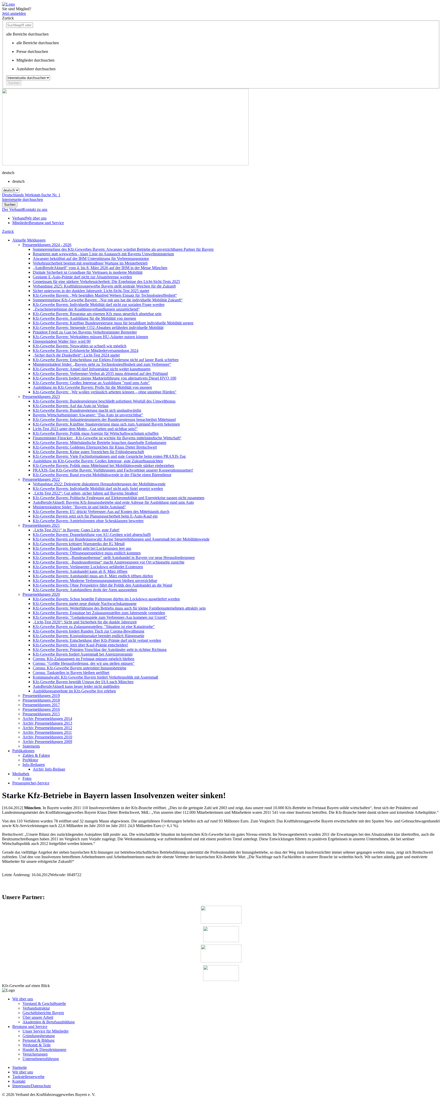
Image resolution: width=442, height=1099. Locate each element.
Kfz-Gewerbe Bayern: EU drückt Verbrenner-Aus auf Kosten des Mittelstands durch (101, 511)
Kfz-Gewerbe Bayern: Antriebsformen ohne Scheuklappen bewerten (88, 521)
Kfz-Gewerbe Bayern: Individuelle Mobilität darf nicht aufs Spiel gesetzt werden (98, 488)
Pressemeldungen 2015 (41, 714)
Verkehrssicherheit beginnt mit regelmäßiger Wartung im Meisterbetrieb (90, 263)
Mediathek (20, 774)
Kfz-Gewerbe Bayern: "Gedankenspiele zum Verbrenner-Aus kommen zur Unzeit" (100, 617)
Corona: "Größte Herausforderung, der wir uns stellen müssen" (84, 663)
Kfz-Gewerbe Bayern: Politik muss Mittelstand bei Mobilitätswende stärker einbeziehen (103, 465)
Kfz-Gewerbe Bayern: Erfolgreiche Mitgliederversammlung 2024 (85, 350)
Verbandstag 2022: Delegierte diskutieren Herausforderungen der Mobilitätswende (99, 484)
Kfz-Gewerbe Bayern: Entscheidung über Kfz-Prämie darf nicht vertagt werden (97, 640)
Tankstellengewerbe (28, 1076)
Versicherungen (35, 1054)
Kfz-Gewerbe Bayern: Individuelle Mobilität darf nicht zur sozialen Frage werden (98, 304)
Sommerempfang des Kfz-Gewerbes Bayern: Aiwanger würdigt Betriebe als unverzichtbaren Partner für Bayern (123, 249)
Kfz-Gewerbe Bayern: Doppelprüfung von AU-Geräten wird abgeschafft (92, 534)
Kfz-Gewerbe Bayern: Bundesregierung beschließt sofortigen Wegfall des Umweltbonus (104, 401)
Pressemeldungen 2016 (41, 709)
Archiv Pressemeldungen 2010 (47, 737)
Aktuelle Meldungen (29, 240)
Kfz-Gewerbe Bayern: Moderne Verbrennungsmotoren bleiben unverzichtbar (95, 580)
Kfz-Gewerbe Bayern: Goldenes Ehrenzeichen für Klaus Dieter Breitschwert (95, 447)
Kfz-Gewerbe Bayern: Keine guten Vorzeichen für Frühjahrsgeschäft (88, 452)
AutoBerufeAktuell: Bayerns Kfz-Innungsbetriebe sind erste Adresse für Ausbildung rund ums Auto (113, 502)
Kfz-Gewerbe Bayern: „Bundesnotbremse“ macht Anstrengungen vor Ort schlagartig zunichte (108, 562)
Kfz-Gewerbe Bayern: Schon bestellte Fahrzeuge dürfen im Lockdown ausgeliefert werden (106, 599)
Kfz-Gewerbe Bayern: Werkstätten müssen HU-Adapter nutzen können (90, 337)
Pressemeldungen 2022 (41, 479)
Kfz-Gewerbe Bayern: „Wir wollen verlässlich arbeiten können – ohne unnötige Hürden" (104, 392)
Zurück (8, 231)
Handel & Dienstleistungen (44, 1049)
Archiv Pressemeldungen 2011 (47, 732)
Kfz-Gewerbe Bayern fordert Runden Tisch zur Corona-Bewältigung (88, 631)
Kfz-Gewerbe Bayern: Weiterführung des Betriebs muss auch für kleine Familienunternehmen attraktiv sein (119, 608)
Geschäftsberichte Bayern (43, 1013)
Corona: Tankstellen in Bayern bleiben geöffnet (71, 672)
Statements (31, 746)
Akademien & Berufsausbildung (49, 1022)
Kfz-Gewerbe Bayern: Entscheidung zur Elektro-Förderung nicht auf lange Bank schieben (106, 360)
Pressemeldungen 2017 (41, 705)
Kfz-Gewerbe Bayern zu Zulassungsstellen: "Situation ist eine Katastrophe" (94, 626)
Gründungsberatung (39, 1036)
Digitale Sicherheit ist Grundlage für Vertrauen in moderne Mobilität (87, 272)
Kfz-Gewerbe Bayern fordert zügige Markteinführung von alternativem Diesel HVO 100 (104, 378)
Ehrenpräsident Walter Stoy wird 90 (62, 341)
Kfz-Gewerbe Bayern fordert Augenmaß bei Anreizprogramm (82, 654)
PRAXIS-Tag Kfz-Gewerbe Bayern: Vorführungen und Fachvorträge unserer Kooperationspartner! (113, 470)
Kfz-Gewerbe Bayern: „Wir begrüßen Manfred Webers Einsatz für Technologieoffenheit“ (105, 295)
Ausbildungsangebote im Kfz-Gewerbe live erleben (74, 691)
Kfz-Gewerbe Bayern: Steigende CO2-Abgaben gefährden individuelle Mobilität (98, 327)
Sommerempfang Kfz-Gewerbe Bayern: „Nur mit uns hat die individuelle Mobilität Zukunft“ (108, 300)
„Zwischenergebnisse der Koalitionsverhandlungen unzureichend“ (86, 309)
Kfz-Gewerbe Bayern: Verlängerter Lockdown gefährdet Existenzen (88, 567)
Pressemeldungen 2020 (41, 594)
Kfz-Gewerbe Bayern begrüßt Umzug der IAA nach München (83, 682)
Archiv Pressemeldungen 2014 (47, 718)
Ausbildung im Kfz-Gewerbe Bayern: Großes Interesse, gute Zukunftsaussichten (98, 461)
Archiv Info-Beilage (49, 769)
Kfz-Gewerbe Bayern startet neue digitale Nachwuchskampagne (85, 603)
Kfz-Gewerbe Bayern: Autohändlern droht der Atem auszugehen (85, 590)
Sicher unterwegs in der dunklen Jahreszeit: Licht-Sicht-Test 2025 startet (91, 291)
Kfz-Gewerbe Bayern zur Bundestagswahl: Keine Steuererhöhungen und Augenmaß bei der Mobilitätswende (121, 539)
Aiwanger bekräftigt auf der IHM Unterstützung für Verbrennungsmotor (91, 258)
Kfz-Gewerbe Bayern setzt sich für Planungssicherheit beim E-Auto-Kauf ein (95, 516)
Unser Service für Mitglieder (46, 1031)
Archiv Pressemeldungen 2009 (47, 741)
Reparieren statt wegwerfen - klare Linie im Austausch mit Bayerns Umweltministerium (103, 254)
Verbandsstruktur (36, 1008)
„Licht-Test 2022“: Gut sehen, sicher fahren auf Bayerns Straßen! (85, 493)
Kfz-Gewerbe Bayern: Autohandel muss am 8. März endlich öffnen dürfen (93, 576)
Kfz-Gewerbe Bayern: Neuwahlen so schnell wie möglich (79, 346)
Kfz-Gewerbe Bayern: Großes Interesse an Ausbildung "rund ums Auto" (91, 383)
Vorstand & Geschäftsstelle (44, 1003)
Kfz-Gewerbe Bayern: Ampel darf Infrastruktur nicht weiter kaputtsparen (91, 369)
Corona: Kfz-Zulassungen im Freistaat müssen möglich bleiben (83, 659)
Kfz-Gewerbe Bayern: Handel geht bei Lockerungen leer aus (82, 548)
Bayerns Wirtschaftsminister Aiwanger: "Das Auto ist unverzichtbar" (88, 415)
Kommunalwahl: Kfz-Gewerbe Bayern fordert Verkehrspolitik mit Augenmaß (95, 677)
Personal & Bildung (38, 1040)
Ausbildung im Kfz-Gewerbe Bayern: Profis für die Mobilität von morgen (92, 387)
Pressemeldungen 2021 (41, 525)
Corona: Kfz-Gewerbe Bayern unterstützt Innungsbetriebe (79, 668)
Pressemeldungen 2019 (41, 695)
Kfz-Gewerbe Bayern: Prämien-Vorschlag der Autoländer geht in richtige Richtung (100, 649)
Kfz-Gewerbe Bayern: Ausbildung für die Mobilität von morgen (84, 318)
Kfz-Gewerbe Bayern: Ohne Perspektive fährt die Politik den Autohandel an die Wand (102, 585)
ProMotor (30, 760)
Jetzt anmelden (14, 13)
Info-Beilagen (34, 764)
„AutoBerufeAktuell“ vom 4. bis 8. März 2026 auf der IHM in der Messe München (100, 268)
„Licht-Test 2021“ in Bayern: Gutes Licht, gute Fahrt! (76, 530)
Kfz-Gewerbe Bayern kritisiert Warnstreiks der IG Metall (79, 544)
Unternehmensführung (41, 1059)
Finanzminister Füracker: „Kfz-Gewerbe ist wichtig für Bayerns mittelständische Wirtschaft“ (107, 438)
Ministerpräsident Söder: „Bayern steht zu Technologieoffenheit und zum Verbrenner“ (102, 364)
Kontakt (18, 1081)
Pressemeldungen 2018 (41, 700)
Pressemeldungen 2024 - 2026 (47, 245)
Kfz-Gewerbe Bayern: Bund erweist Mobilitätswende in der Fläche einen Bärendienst (102, 475)
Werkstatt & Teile (37, 1045)
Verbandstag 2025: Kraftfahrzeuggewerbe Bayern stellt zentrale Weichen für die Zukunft (104, 286)
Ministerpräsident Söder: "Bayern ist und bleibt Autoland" (79, 507)
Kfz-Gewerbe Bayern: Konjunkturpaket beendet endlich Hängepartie (88, 636)
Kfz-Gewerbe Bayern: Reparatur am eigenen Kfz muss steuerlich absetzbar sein (97, 314)
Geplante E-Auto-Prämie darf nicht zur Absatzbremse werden (82, 277)
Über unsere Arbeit (38, 1017)
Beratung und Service (29, 1026)
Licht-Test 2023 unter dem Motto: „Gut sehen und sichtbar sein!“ (85, 429)
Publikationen (23, 751)
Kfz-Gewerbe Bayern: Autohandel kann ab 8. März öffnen (80, 571)
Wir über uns (22, 999)
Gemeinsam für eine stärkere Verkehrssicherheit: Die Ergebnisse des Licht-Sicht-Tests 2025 (106, 281)
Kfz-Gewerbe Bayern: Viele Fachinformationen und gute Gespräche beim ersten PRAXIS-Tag (109, 456)
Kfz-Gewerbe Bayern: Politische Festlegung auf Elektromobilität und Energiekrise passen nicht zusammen (118, 498)
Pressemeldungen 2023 (41, 396)
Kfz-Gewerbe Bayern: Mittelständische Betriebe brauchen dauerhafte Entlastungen (99, 442)
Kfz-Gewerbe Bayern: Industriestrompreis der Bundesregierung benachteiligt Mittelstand (104, 419)
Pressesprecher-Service (30, 783)
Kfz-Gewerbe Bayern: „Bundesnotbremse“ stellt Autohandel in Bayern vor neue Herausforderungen (114, 557)
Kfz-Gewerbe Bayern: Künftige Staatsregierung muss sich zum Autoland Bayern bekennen (106, 424)
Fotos (27, 778)
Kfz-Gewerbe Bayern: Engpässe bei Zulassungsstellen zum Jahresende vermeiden (99, 613)
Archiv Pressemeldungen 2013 (47, 723)
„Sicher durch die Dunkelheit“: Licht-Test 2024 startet (76, 355)
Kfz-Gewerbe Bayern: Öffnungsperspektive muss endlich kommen (87, 553)
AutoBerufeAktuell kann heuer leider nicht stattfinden (76, 686)
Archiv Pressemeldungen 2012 (47, 728)
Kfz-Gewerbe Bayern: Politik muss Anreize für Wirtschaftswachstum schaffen (96, 433)
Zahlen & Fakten (36, 755)
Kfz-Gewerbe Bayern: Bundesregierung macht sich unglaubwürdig (87, 410)
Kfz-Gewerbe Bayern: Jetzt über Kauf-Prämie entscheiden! (80, 645)
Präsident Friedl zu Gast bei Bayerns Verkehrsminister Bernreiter (85, 332)
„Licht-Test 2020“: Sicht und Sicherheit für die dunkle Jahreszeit (85, 622)
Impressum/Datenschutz (31, 1086)
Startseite (19, 1067)
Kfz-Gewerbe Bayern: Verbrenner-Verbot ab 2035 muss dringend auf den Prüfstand (100, 373)
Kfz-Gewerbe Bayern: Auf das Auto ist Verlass (70, 406)
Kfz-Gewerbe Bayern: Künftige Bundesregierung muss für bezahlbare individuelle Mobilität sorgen (113, 323)
